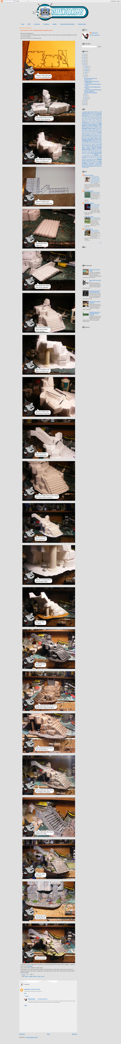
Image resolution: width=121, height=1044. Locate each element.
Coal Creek (90, 120)
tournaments (94, 159)
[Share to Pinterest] (33, 974)
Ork (101, 144)
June (85, 75)
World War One (99, 164)
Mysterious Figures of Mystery (87, 142)
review (89, 150)
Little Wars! (30, 966)
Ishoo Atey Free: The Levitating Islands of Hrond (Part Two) (36, 30)
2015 (84, 61)
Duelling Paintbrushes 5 (94, 125)
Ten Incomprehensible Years (88, 155)
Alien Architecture (90, 114)
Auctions (98, 115)
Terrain (39, 976)
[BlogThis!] (27, 974)
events (100, 127)
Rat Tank (84, 150)
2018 (84, 57)
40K (96, 111)
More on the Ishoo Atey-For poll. (90, 78)
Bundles (55, 24)
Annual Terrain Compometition (67, 24)
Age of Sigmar (96, 113)
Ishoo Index (37, 24)
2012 (84, 100)
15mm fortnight (91, 111)
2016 (84, 60)
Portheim (89, 146)
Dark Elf (91, 123)
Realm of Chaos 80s (88, 175)
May (85, 76)
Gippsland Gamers (86, 133)
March (85, 95)
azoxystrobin (27, 989)
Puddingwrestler (31, 998)
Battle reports (91, 117)
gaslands (90, 131)
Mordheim (87, 141)
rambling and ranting (98, 149)
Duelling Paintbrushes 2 (93, 124)
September (86, 70)
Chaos (97, 118)
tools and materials (88, 159)
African (91, 113)
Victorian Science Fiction (87, 160)
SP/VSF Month (93, 153)
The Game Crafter (98, 157)
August (85, 72)
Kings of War (92, 136)
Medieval (89, 138)
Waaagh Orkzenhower (92, 162)
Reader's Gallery (82, 24)
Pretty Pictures (87, 148)
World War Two (85, 165)
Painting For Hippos (90, 145)
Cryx (83, 123)
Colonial (95, 120)
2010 (84, 103)
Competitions (84, 122)
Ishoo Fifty (87, 136)
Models (94, 140)
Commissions (99, 120)
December (86, 66)
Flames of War (88, 129)
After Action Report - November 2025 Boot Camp (95, 231)
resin (87, 150)
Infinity (83, 136)
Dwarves (92, 127)
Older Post (74, 1034)
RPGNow (93, 150)
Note (99, 142)
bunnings (100, 117)
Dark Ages (86, 123)
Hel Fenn (99, 133)
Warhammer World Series (86, 164)
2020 (84, 54)
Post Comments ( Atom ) (32, 1037)
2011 (84, 101)
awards (86, 117)
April (85, 94)
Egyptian (97, 127)
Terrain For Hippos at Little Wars (90, 92)
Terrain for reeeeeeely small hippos (93, 156)
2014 (84, 63)
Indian (101, 135)
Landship (100, 136)
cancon (87, 118)
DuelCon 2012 (96, 123)
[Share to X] (29, 974)
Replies (27, 996)
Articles (89, 115)
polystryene (84, 146)
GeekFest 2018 (94, 132)
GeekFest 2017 (87, 132)
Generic (100, 132)
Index (98, 135)
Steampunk (99, 153)
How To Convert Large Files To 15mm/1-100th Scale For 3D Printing (95, 205)
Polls (101, 145)
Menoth (100, 138)
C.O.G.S (83, 118)
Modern (97, 140)
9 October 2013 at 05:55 (35, 989)
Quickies (93, 149)
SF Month (96, 152)
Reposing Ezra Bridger (95, 192)
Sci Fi (91, 152)
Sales (98, 150)
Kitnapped (97, 136)
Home (22, 24)
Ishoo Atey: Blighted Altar (89, 91)
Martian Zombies (98, 137)
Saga (96, 150)
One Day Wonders (92, 144)
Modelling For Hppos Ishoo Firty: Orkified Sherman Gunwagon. (94, 313)
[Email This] (26, 974)
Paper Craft (97, 145)
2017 (84, 58)
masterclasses (85, 138)
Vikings (96, 160)
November (86, 67)
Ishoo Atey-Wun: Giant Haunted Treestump (92, 89)
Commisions (46, 24)
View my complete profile (95, 35)
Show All (100, 242)
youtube (87, 167)
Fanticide (31, 976)
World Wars (90, 165)
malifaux (89, 137)
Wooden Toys (93, 164)
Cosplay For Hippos (91, 122)
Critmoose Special (98, 122)
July (85, 73)
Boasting (96, 117)
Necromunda (95, 142)
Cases (90, 118)
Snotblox (88, 153)
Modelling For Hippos (87, 140)
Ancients (94, 114)
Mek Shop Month (95, 138)
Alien (86, 114)
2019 (84, 55)
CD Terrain (93, 118)
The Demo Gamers (88, 228)
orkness (84, 145)
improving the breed (93, 135)
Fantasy (26, 976)
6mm (98, 111)
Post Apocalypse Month (96, 146)
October (86, 69)
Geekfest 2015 (95, 131)
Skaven (100, 152)
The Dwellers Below (91, 157)
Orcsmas (98, 144)
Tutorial (42, 976)
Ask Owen (93, 115)
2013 (84, 64)
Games (97, 129)
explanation (85, 128)
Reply (25, 993)
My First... (100, 141)
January (86, 98)
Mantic (93, 137)
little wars (35, 976)
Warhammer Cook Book (95, 163)
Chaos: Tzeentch (96, 119)
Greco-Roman (94, 133)
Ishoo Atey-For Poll (88, 79)
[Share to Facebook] (31, 974)
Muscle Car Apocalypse (93, 141)
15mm (86, 111)
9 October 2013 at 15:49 (42, 998)
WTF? (29, 24)
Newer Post (22, 1034)
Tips (83, 159)
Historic (88, 135)
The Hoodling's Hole (88, 216)
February (86, 97)
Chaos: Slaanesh (88, 119)
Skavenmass (84, 153)
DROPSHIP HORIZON (89, 203)
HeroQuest (84, 135)
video (94, 160)
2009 (84, 104)
